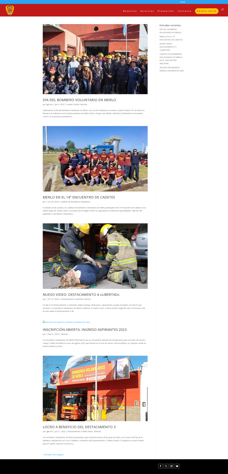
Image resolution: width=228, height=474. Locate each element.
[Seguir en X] (166, 466)
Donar (182, 2)
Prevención (166, 11)
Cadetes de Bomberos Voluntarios (75, 201)
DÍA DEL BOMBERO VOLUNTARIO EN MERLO (79, 99)
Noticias (83, 104)
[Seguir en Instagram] (171, 466)
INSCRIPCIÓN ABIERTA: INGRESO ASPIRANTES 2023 (85, 329)
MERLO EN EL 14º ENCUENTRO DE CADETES (79, 197)
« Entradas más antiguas (53, 454)
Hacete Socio (207, 11)
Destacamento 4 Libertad (72, 299)
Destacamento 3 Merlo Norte (80, 431)
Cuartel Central (72, 104)
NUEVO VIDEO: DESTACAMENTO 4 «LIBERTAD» (81, 294)
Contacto (185, 11)
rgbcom (49, 104)
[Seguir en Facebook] (160, 466)
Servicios (147, 11)
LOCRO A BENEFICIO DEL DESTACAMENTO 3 (79, 426)
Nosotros (130, 11)
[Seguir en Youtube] (177, 466)
